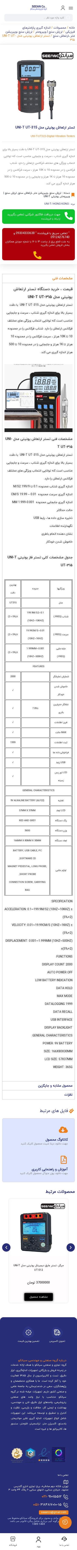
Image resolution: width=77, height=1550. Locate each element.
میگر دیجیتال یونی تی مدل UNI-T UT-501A (28, 1267)
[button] (6, 1247)
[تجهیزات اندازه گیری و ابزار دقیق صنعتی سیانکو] (38, 8)
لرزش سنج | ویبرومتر (48, 32)
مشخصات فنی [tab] (62, 278)
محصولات (59, 28)
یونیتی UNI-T (51, 196)
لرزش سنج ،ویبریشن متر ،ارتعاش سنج (39, 193)
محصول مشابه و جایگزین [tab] (55, 1086)
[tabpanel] (38, 682)
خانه (72, 28)
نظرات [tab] (68, 1095)
